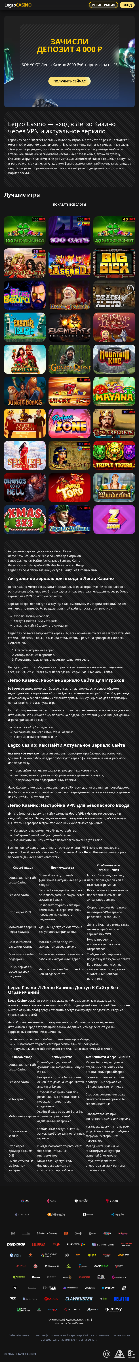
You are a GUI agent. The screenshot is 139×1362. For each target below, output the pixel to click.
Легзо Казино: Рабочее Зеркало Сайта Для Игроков (44, 556)
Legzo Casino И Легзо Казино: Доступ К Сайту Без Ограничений (53, 570)
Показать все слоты (69, 205)
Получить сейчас (69, 81)
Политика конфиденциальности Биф (69, 1319)
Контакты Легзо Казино (69, 1323)
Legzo (17, 5)
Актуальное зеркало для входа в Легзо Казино (40, 551)
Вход (127, 5)
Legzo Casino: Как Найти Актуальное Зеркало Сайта (44, 561)
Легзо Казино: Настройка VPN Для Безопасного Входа (46, 565)
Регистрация (103, 5)
